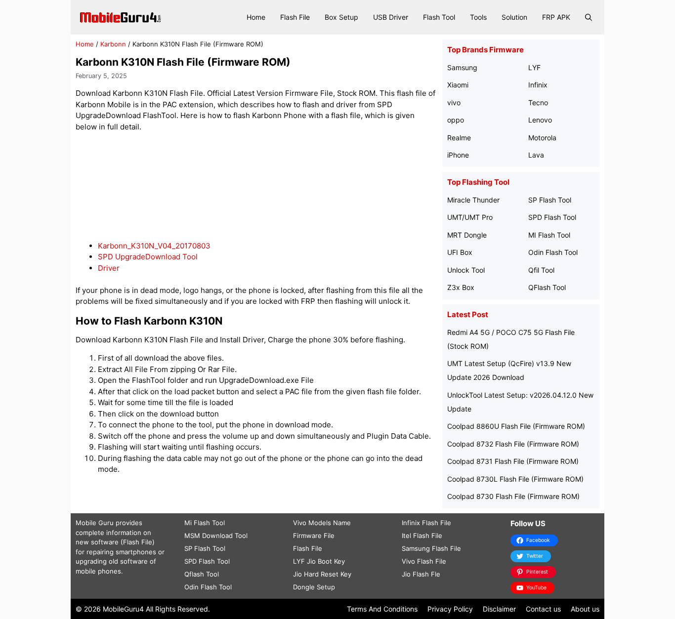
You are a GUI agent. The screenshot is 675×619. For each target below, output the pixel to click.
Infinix (538, 85)
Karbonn (113, 44)
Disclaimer (499, 609)
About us (585, 609)
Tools (478, 17)
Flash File (295, 17)
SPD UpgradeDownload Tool (148, 256)
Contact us (543, 609)
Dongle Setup (314, 587)
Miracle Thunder (473, 200)
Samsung (462, 67)
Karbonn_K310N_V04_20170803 (154, 245)
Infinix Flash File (426, 523)
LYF (534, 67)
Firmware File (314, 535)
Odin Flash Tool (553, 252)
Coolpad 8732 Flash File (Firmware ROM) (513, 444)
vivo (454, 102)
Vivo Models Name (322, 523)
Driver (109, 268)
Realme (459, 137)
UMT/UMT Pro (470, 217)
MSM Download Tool (216, 535)
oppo (455, 120)
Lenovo (540, 120)
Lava (536, 155)
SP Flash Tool (549, 200)
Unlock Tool (466, 270)
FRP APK (556, 17)
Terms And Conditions (382, 609)
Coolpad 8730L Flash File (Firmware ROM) (515, 479)
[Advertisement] (256, 186)
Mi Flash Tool (204, 523)
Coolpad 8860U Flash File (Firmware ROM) (516, 426)
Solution (514, 17)
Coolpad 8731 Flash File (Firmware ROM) (513, 461)
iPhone (458, 155)
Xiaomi (457, 85)
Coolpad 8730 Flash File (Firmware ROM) (513, 496)
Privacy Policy (450, 609)
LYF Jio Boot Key (319, 561)
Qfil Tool (541, 270)
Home (256, 17)
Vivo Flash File (424, 561)
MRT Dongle (467, 235)
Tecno (538, 102)
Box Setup (341, 17)
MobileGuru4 (123, 609)
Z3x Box (460, 287)
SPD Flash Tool (552, 217)
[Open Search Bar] (588, 17)
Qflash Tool (201, 574)
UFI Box (459, 252)
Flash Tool (439, 17)
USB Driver (390, 17)
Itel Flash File (422, 535)
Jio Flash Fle (421, 574)
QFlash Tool (547, 287)
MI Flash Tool (549, 235)
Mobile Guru (95, 523)
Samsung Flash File (431, 548)
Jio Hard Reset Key (322, 574)
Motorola (542, 137)
